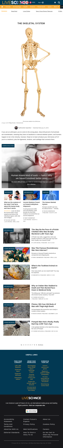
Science (32, 7)
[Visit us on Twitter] (19, 2)
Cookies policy (49, 424)
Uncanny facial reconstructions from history (31, 388)
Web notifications (30, 429)
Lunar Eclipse (26, 11)
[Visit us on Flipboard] (28, 2)
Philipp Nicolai (12, 123)
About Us (46, 419)
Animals (8, 7)
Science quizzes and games (44, 367)
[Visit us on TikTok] (31, 2)
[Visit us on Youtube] (25, 2)
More (55, 7)
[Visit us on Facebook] (17, 2)
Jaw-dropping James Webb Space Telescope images (31, 369)
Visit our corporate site (37, 405)
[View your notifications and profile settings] (55, 2)
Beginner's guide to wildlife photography (45, 372)
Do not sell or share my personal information (50, 435)
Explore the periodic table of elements (31, 383)
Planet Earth (41, 7)
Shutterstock (19, 123)
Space (49, 7)
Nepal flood (14, 11)
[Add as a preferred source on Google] (31, 411)
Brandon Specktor (26, 128)
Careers (46, 429)
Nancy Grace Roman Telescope (44, 11)
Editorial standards (12, 432)
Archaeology (17, 7)
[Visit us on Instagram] (22, 2)
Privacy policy (29, 424)
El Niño (60, 11)
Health (25, 7)
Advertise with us (11, 429)
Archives (40, 345)
